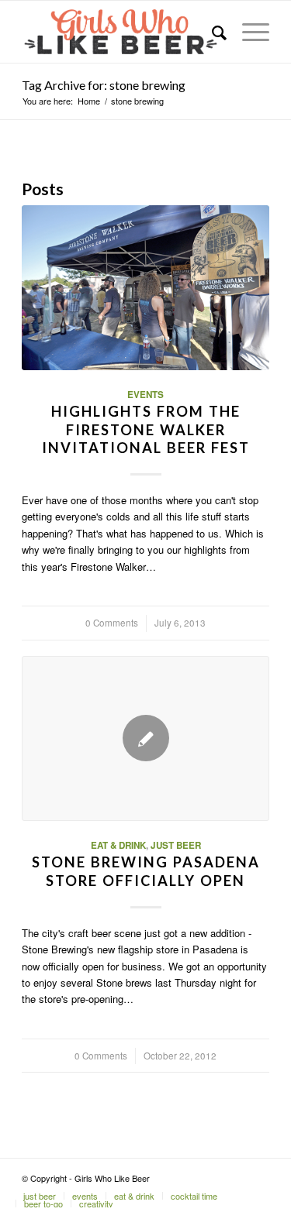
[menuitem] (211, 32)
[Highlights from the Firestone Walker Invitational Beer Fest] (145, 287)
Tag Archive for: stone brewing (103, 84)
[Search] (211, 32)
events (145, 394)
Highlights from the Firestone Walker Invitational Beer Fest (146, 429)
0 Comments (111, 622)
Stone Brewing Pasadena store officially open (146, 871)
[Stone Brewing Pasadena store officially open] (145, 738)
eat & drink (118, 845)
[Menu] (248, 32)
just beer (176, 845)
